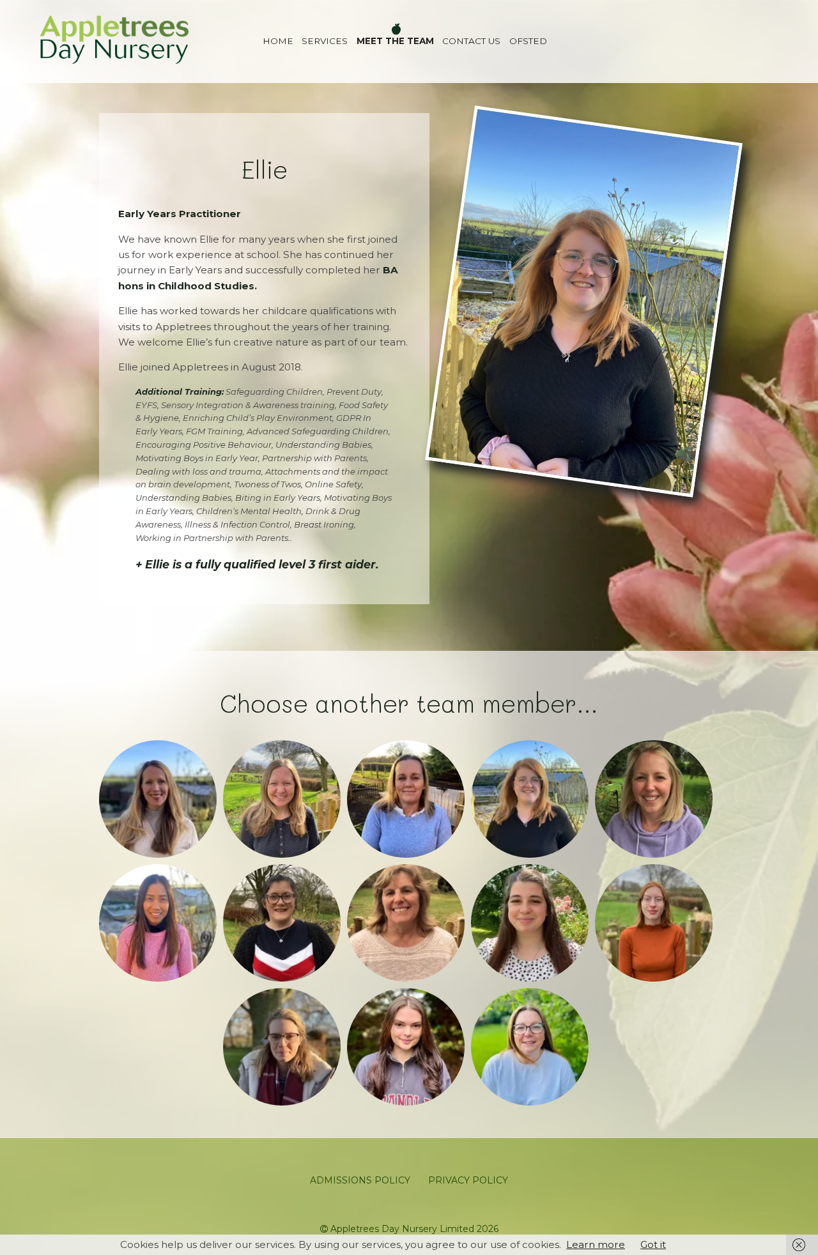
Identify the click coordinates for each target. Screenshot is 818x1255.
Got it (653, 1244)
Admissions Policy (360, 1180)
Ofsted (528, 41)
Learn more (595, 1244)
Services (325, 41)
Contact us (471, 41)
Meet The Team (395, 41)
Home (278, 41)
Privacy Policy (468, 1180)
